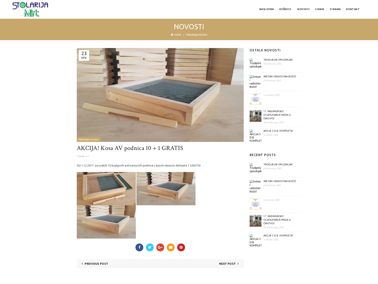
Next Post (227, 263)
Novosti (303, 9)
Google (160, 247)
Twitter (150, 247)
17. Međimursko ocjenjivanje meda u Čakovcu (277, 115)
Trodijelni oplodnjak (278, 59)
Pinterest (181, 247)
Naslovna (266, 9)
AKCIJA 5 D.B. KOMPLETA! (278, 131)
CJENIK (319, 9)
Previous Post (96, 263)
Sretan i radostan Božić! (279, 76)
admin (87, 156)
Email (171, 247)
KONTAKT (353, 9)
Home (177, 34)
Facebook (139, 247)
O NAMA (335, 9)
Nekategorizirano (196, 34)
